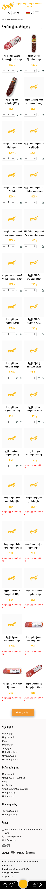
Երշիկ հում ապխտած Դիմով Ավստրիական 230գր (12, 234)
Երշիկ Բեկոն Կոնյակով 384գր (12, 321)
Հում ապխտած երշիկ (16, 19)
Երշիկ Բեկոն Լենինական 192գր (12, 409)
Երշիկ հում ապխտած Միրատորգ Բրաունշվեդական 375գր (12, 686)
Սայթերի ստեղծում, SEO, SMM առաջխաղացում (15, 871)
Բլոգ (4, 741)
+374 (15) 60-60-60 (13, 837)
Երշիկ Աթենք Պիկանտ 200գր (34, 58)
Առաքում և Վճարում (13, 778)
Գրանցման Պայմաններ (15, 789)
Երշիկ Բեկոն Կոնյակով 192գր (34, 277)
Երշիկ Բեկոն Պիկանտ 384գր (12, 365)
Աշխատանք (9, 756)
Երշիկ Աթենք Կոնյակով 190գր (12, 102)
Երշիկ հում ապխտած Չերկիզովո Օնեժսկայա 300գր (12, 146)
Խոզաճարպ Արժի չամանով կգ (34, 500)
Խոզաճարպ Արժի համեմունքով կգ (12, 500)
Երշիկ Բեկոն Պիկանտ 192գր (34, 321)
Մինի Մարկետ (10, 752)
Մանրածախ (9, 793)
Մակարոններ (9, 815)
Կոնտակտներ (10, 760)
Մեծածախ (8, 796)
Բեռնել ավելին (23, 713)
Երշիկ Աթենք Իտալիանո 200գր (34, 409)
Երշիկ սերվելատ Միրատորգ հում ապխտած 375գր (33, 639)
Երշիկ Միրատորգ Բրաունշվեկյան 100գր (12, 58)
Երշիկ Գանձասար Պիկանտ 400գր (34, 593)
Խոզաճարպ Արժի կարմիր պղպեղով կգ (12, 546)
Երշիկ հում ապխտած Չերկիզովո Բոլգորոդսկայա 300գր (34, 146)
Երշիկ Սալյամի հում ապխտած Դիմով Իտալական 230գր (34, 102)
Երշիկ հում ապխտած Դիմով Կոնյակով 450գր (34, 190)
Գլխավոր (7, 734)
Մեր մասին (8, 737)
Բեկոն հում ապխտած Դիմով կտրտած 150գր (12, 277)
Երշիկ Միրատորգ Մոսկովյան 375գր (34, 686)
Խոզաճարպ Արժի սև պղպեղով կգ (34, 546)
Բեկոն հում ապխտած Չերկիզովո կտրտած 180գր (34, 234)
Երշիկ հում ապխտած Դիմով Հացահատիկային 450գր (12, 190)
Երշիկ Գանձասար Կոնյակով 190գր (12, 453)
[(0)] (11, 885)
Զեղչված (7, 749)
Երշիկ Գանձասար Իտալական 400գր (12, 593)
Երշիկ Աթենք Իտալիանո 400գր (12, 639)
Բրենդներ (7, 745)
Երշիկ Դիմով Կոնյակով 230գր (34, 365)
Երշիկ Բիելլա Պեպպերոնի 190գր (33, 453)
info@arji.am (10, 840)
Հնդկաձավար (10, 811)
